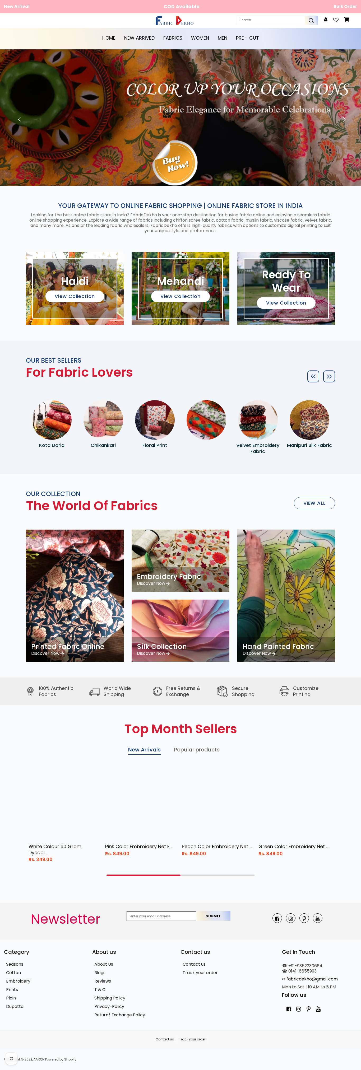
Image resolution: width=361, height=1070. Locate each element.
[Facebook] (277, 918)
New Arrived (139, 38)
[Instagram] (290, 918)
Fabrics (172, 38)
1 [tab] (144, 875)
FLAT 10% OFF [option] (181, 6)
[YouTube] (317, 918)
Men (222, 38)
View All (314, 503)
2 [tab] (217, 875)
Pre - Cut (247, 38)
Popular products (197, 749)
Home (108, 38)
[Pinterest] (304, 918)
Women (200, 38)
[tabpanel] (64, 816)
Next (343, 117)
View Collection (75, 296)
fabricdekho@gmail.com (312, 979)
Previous (18, 117)
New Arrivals (144, 749)
